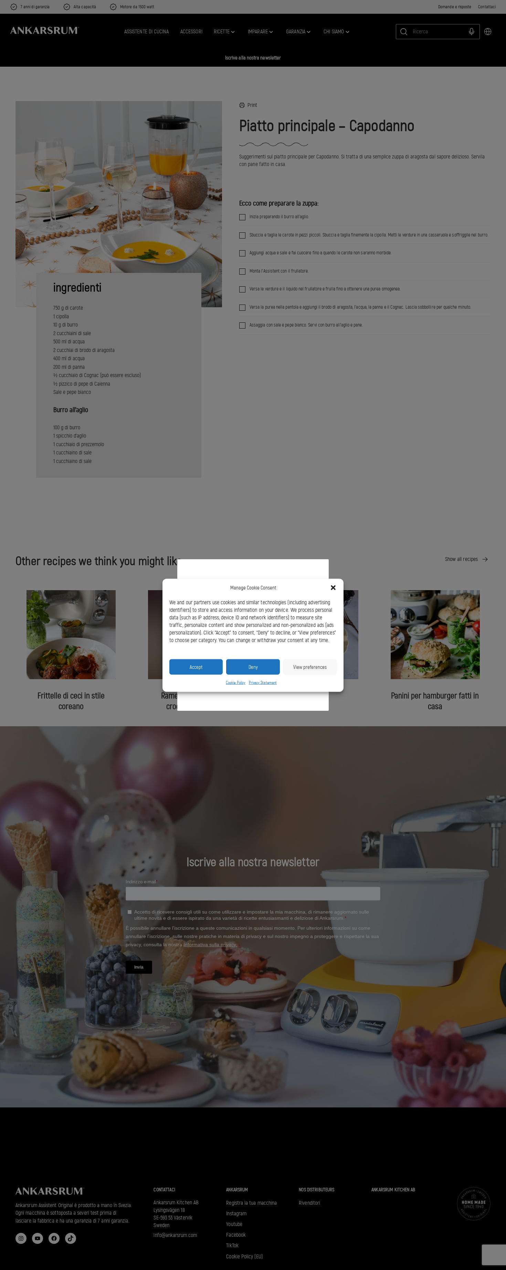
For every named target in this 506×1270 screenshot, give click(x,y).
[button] (333, 587)
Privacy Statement (263, 682)
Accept (196, 667)
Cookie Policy (235, 682)
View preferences (310, 667)
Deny (253, 667)
